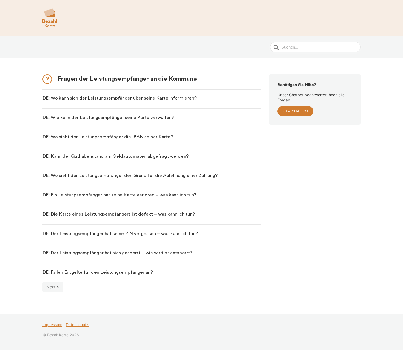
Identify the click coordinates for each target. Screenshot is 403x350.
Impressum (52, 324)
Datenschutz (77, 324)
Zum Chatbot (295, 111)
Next (51, 286)
